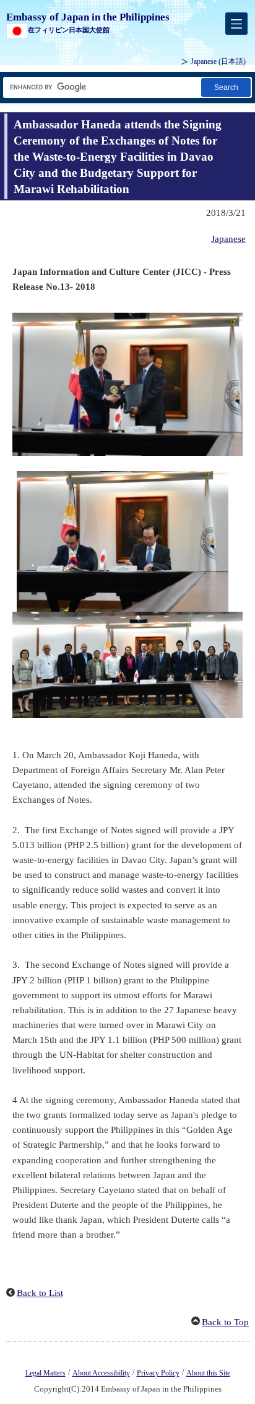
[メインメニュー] (236, 23)
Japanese (228, 239)
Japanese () (218, 61)
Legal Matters (45, 1373)
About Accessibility (101, 1373)
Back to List (40, 1293)
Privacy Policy (158, 1373)
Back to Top (225, 1322)
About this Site (208, 1373)
